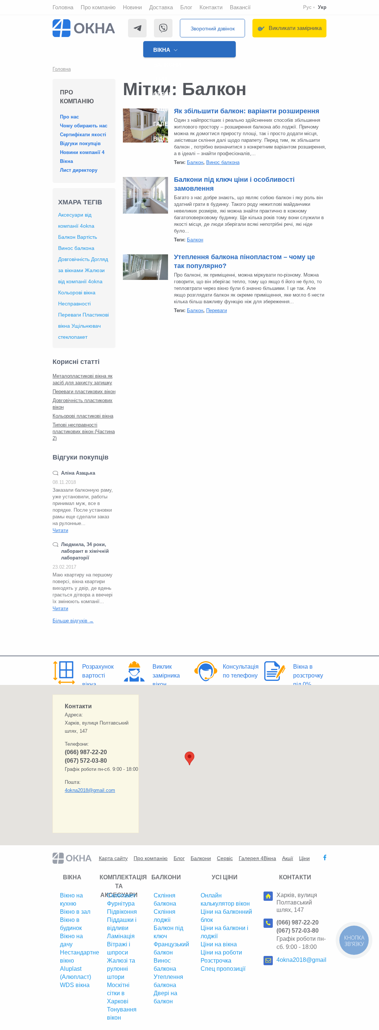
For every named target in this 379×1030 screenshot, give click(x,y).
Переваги (69, 315)
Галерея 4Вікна (257, 858)
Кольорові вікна (76, 292)
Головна (63, 7)
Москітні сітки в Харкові (118, 993)
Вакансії (240, 7)
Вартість (87, 237)
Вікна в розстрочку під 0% (308, 675)
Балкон (67, 237)
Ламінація (121, 936)
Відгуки (165, 139)
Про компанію (98, 7)
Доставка (161, 7)
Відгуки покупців (80, 143)
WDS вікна (75, 985)
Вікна (161, 50)
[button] (189, 758)
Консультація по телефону (241, 671)
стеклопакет (72, 337)
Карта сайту (113, 858)
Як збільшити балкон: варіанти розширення (246, 111)
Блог (186, 7)
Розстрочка (216, 960)
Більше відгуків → (73, 620)
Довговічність (74, 259)
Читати (60, 530)
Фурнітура (121, 903)
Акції (160, 109)
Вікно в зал (75, 912)
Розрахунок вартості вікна (98, 675)
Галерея (166, 124)
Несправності (74, 304)
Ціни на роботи (221, 952)
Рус (307, 7)
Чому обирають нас (83, 125)
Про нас (69, 117)
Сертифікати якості (83, 134)
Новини (132, 7)
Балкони (167, 64)
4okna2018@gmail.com (90, 790)
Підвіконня (122, 912)
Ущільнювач (86, 326)
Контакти (210, 7)
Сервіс (163, 94)
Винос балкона (76, 248)
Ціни (160, 79)
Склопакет (121, 895)
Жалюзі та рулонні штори (121, 968)
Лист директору (78, 170)
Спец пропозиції (223, 969)
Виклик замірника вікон (166, 675)
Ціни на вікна (219, 944)
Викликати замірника (295, 28)
